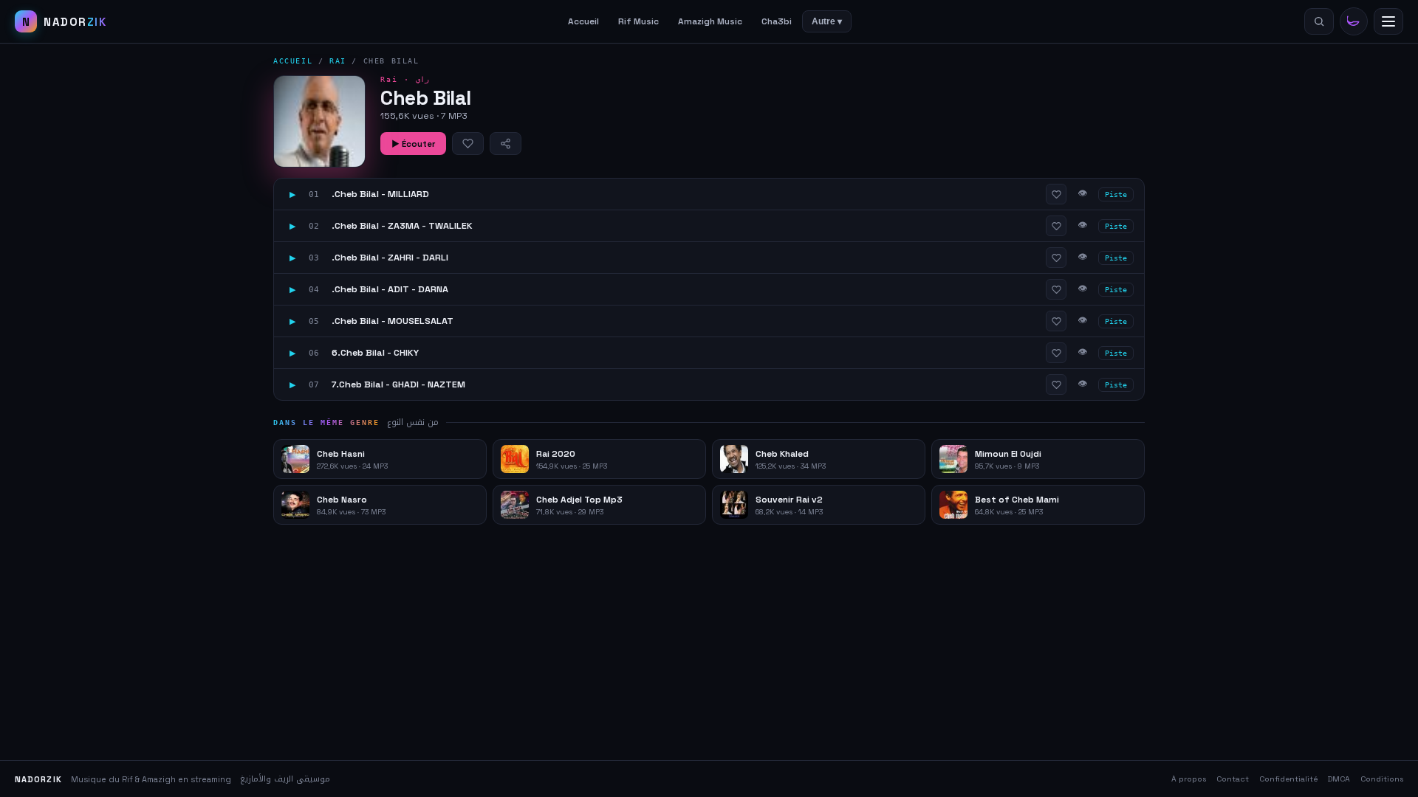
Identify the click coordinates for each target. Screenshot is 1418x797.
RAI (337, 61)
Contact (1232, 779)
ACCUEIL (292, 61)
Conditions (1381, 779)
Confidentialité (1288, 779)
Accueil (583, 21)
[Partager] (505, 143)
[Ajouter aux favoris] (468, 143)
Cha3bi (776, 21)
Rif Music (638, 21)
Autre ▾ (827, 21)
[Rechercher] (1319, 21)
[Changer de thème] (1354, 21)
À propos (1188, 779)
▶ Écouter (413, 144)
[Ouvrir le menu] (1388, 21)
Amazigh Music (710, 21)
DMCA (1339, 779)
